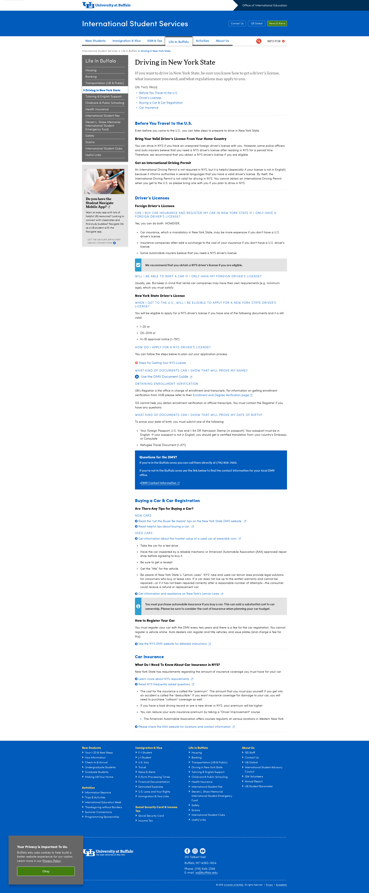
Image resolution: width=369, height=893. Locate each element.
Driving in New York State (102, 90)
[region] (46, 860)
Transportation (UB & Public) (104, 83)
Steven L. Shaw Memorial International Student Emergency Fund (102, 126)
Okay (46, 871)
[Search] (259, 41)
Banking (91, 76)
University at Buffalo (233, 885)
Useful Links (93, 155)
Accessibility (281, 885)
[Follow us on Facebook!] (187, 851)
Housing (91, 70)
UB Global (256, 23)
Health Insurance (97, 109)
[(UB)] (160, 6)
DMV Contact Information (158, 483)
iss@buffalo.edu (206, 872)
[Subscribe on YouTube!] (202, 851)
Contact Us (237, 23)
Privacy (269, 885)
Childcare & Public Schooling (104, 103)
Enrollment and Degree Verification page (221, 395)
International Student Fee (102, 115)
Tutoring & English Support (103, 96)
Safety (89, 135)
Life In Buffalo (129, 51)
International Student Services (135, 23)
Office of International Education (264, 5)
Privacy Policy (51, 861)
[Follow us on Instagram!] (195, 851)
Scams (90, 142)
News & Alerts (277, 23)
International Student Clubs (103, 148)
